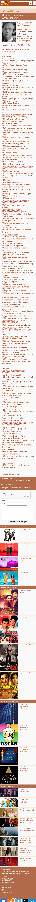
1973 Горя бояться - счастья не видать (16, 300)
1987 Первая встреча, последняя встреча (17, 166)
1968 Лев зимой (8, 429)
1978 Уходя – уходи (9, 259)
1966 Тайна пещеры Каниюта (13, 445)
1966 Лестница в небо (10, 456)
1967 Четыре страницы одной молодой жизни (16, 331)
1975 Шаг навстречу (9, 284)
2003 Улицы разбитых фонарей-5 (14, 110)
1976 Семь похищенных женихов (14, 393)
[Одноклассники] (10, 900)
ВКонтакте (5, 891)
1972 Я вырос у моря (9, 407)
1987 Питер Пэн (7, 164)
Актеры (6, 11)
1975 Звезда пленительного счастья (15, 286)
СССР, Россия (15, 11)
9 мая (4, 474)
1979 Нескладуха (8, 252)
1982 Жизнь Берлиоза (10, 214)
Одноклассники (7, 893)
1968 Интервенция (8, 325)
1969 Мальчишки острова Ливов (14, 422)
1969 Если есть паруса (10, 320)
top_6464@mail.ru (7, 878)
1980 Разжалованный (10, 234)
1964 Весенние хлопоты (11, 348)
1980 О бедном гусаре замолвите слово (16, 239)
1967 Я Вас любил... (9, 327)
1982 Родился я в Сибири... (12, 209)
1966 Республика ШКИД (11, 336)
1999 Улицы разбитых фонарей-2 (14, 370)
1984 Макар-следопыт (10, 193)
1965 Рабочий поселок (10, 341)
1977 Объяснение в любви (11, 273)
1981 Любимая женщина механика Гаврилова (15, 224)
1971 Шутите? (7, 307)
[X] (25, 900)
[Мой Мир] (32, 900)
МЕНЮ (2, 4)
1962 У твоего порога (10, 359)
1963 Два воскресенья (10, 357)
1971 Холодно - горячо (10, 311)
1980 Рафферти (7, 384)
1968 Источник (7, 323)
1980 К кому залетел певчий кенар (15, 248)
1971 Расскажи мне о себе (12, 313)
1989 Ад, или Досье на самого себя (15, 148)
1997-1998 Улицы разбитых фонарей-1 (16, 141)
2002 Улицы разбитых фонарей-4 (14, 114)
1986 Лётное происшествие (12, 175)
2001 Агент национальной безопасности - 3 (18, 126)
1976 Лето (5, 397)
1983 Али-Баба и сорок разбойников (15, 200)
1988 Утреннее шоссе (10, 153)
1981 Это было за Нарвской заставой (16, 230)
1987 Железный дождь (10, 171)
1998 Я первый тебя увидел (12, 137)
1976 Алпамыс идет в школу (12, 402)
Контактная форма (8, 882)
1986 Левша (6, 180)
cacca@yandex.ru (7, 880)
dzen (3, 889)
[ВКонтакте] (3, 900)
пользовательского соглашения (19, 873)
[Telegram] (18, 900)
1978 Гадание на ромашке (11, 386)
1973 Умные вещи (8, 293)
